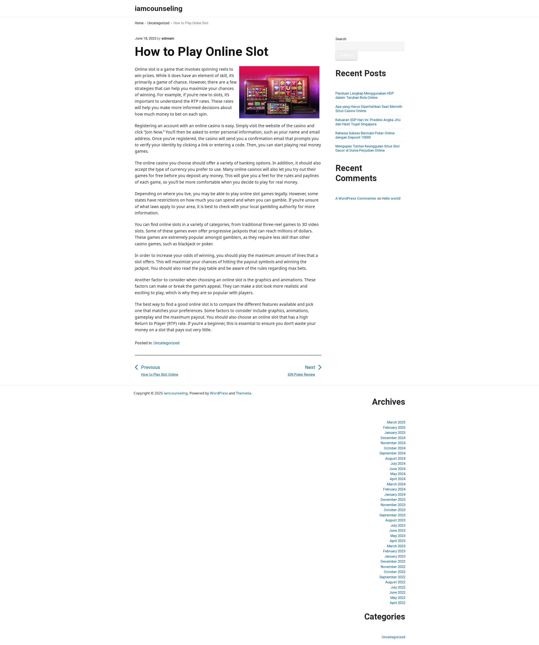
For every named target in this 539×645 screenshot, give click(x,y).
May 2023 (397, 536)
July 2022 (397, 587)
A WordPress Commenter (355, 198)
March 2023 (396, 546)
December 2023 (393, 499)
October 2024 (394, 448)
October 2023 (394, 510)
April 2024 (397, 479)
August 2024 (395, 458)
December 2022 (393, 561)
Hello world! (391, 198)
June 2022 (397, 592)
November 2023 (393, 505)
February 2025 (394, 427)
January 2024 (394, 494)
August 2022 (395, 582)
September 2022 (392, 577)
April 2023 (397, 541)
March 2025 (396, 422)
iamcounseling (176, 393)
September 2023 (392, 515)
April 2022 (397, 603)
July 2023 (397, 525)
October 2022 (394, 572)
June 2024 (397, 469)
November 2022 (393, 567)
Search (340, 39)
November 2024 (393, 443)
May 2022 (397, 598)
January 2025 (394, 432)
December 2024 (393, 438)
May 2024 (397, 474)
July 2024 (397, 463)
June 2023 (397, 530)
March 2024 (396, 484)
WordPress (219, 393)
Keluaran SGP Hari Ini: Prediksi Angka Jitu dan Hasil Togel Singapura (367, 122)
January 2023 (394, 556)
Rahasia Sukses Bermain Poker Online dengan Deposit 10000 (365, 135)
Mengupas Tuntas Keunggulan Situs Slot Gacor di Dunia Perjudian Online (367, 148)
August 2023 (395, 520)
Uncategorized (166, 343)
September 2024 (392, 453)
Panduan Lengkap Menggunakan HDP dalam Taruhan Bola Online (364, 95)
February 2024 (394, 489)
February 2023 (394, 551)
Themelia (243, 393)
